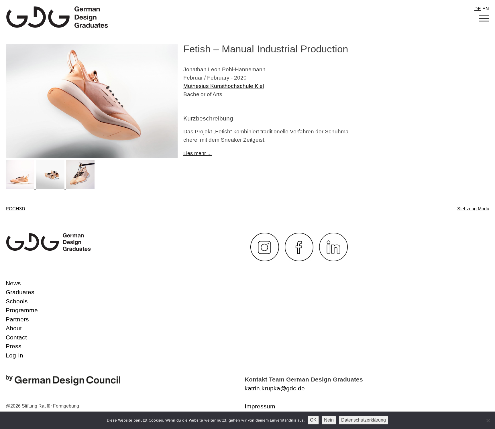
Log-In (14, 355)
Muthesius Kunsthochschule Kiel (223, 86)
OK (313, 420)
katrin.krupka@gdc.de (275, 388)
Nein (329, 420)
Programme (22, 310)
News (13, 283)
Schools (17, 301)
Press (13, 346)
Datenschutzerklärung (363, 420)
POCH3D (15, 208)
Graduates (20, 292)
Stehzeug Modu (473, 208)
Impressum (260, 406)
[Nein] (488, 420)
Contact (16, 337)
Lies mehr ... (197, 153)
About (14, 328)
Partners (17, 319)
